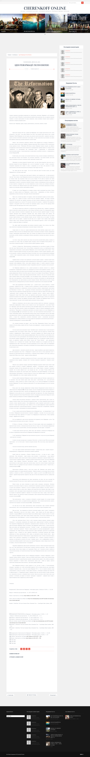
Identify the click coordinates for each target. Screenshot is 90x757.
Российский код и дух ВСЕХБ (72, 164)
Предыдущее (53, 695)
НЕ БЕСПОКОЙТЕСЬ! (29, 31)
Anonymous (67, 50)
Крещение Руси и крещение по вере (71, 124)
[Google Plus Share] (27, 649)
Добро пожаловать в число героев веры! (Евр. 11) (73, 106)
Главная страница (32, 695)
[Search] (82, 3)
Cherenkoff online (45, 8)
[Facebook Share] (21, 649)
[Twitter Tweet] (24, 649)
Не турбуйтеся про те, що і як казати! (57, 716)
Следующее (10, 695)
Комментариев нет (35, 68)
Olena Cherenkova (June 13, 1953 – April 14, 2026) (73, 112)
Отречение (69, 144)
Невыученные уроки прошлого (72, 135)
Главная (9, 54)
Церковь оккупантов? (72, 154)
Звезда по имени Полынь (53, 31)
